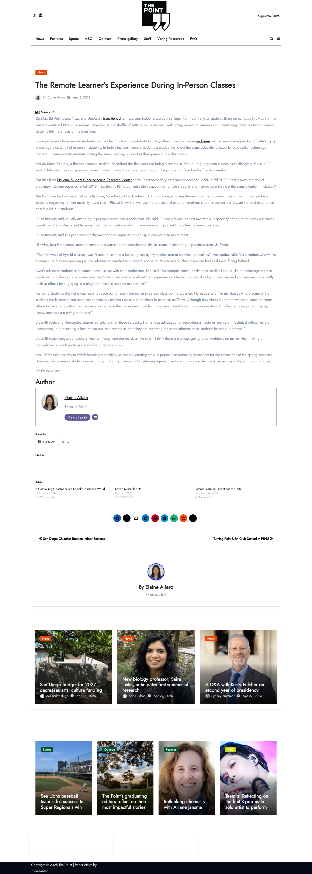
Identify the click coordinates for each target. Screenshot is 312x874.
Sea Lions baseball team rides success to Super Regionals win (62, 801)
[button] (278, 39)
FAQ (193, 38)
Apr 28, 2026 (86, 696)
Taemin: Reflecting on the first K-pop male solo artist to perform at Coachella (246, 804)
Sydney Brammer (223, 696)
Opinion (106, 37)
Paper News (83, 864)
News (39, 38)
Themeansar (39, 870)
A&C (90, 37)
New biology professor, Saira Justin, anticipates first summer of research (155, 685)
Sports (75, 37)
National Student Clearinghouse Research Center (94, 179)
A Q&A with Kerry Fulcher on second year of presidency (234, 687)
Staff (147, 38)
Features (58, 37)
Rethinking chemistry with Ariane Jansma (184, 804)
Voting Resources (170, 38)
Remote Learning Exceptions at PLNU (218, 489)
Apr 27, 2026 (163, 696)
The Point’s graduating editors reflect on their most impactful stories (124, 801)
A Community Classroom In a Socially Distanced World (70, 489)
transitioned (112, 118)
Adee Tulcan (137, 696)
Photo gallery (127, 38)
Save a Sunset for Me (128, 489)
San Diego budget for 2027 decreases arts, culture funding (71, 687)
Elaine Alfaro (56, 97)
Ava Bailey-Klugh (57, 696)
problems (203, 141)
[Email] (95, 417)
